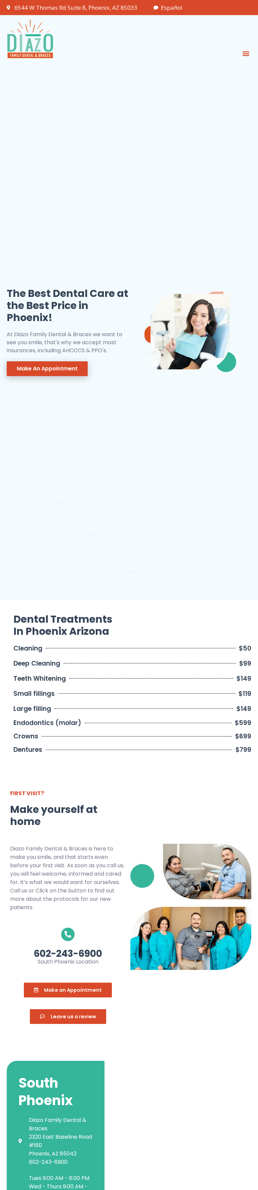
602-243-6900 (68, 953)
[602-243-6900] (68, 934)
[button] (245, 53)
